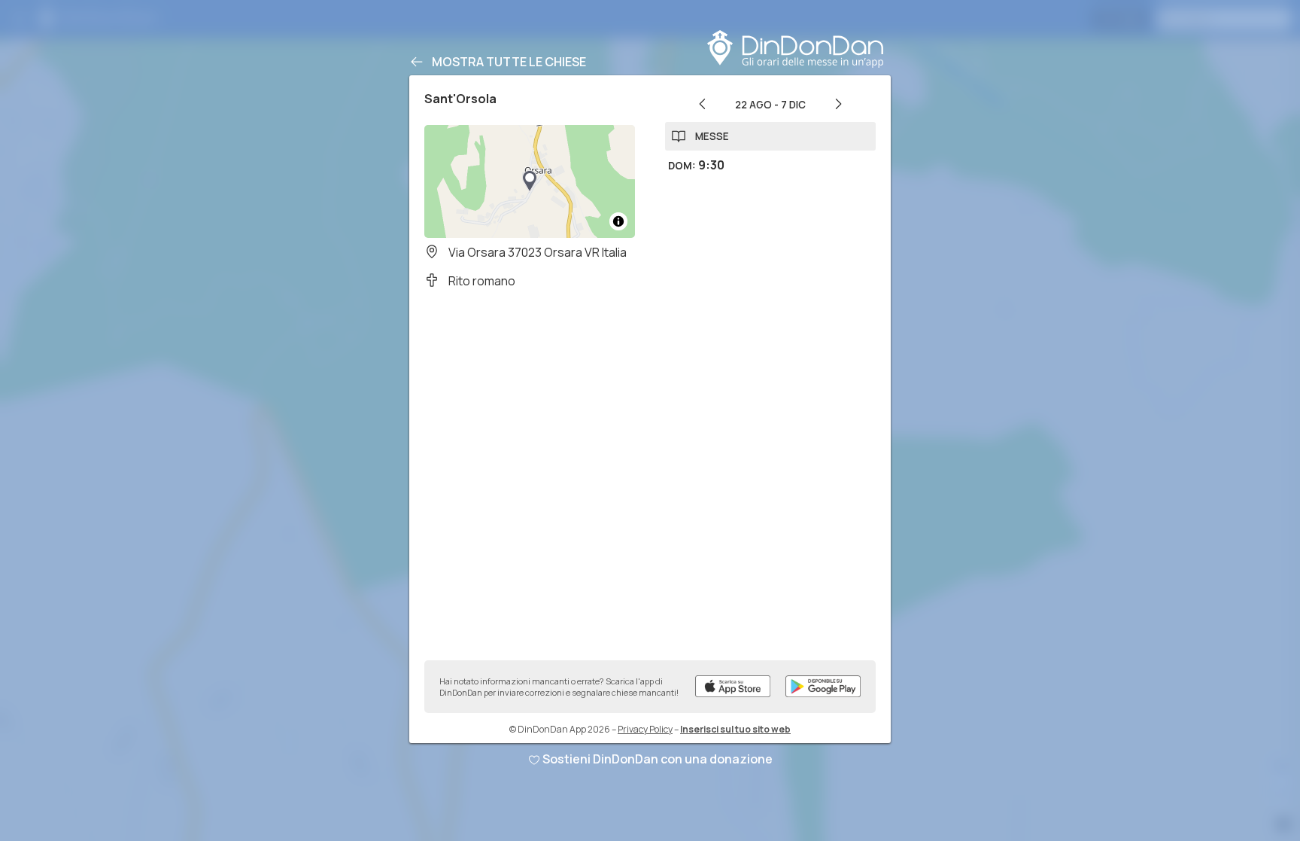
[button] (529, 181)
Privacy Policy (645, 729)
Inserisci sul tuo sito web (735, 729)
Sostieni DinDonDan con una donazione (657, 759)
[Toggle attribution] (618, 221)
